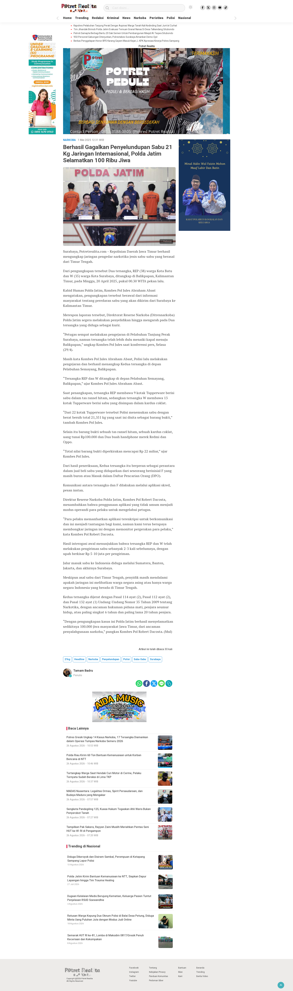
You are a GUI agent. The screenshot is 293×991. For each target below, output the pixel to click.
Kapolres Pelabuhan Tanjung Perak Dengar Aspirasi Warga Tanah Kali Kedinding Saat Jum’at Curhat (125, 25)
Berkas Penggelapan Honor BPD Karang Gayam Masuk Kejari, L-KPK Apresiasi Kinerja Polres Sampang (126, 41)
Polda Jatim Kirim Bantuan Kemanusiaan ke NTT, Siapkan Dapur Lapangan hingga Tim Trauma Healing (106, 878)
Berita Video (202, 976)
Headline (79, 659)
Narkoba (140, 18)
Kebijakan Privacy (157, 972)
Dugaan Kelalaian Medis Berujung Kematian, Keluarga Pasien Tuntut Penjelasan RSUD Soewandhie (109, 898)
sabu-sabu (140, 659)
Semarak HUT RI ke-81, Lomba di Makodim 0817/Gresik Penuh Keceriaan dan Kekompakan (105, 937)
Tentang (153, 967)
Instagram (134, 972)
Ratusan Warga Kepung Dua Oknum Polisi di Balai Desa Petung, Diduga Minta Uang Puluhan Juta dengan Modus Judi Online (110, 918)
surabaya (155, 659)
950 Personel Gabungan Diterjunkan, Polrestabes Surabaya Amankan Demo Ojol (115, 37)
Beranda (200, 967)
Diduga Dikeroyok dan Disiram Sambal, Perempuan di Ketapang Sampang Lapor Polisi (106, 859)
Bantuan (182, 967)
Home (67, 18)
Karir (180, 976)
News (126, 18)
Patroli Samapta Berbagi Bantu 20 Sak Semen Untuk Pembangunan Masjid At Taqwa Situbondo (123, 33)
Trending (82, 18)
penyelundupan (110, 659)
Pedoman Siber (156, 980)
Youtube (133, 980)
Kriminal (113, 18)
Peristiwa (156, 18)
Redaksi (98, 18)
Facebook (134, 967)
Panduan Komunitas (158, 976)
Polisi (171, 18)
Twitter (132, 976)
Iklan (180, 972)
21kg (67, 659)
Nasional (184, 18)
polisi (126, 659)
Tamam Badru (83, 670)
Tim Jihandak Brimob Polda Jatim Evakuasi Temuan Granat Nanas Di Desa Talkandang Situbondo (124, 29)
